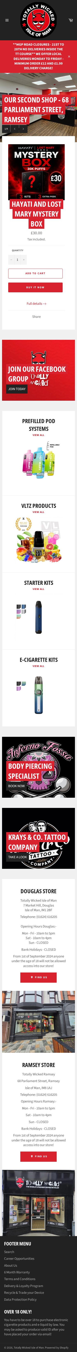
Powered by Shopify (56, 1348)
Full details (34, 303)
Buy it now (35, 287)
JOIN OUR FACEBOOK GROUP (37, 374)
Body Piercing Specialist (30, 771)
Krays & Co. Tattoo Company (37, 842)
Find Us (40, 977)
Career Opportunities (19, 1258)
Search (9, 1252)
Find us (40, 1156)
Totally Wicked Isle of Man (29, 1348)
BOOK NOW (16, 786)
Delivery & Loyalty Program (23, 1286)
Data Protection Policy (20, 1299)
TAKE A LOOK (17, 857)
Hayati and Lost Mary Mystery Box (36, 214)
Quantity (17, 250)
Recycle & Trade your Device (24, 1292)
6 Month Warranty (17, 1272)
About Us (10, 1265)
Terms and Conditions (19, 1279)
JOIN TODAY (16, 389)
